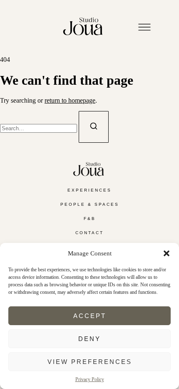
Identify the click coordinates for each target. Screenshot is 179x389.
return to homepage (70, 100)
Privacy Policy (89, 379)
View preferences (89, 361)
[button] (166, 253)
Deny (89, 338)
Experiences (89, 190)
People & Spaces (89, 204)
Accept (89, 315)
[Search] (94, 127)
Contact (89, 232)
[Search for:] (39, 127)
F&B (90, 218)
